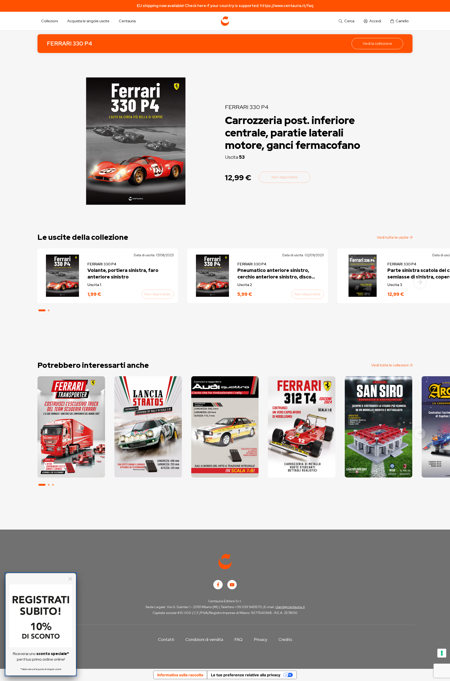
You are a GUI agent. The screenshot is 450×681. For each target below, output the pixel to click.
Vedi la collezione (377, 43)
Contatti (166, 639)
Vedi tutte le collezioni (390, 365)
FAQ (238, 639)
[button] (346, 21)
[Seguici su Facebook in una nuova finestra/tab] (218, 584)
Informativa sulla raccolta (180, 675)
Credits (285, 639)
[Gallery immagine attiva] (135, 141)
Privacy (260, 639)
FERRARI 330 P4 (69, 43)
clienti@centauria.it (290, 607)
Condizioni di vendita (204, 639)
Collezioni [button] (49, 21)
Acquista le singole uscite (88, 21)
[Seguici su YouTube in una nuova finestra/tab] (232, 584)
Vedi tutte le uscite (393, 237)
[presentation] (419, 282)
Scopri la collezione (71, 456)
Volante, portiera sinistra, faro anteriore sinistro (122, 273)
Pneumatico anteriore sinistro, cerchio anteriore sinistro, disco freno (274, 273)
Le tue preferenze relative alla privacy (245, 675)
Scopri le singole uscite (71, 469)
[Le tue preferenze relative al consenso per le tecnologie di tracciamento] (441, 653)
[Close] (70, 579)
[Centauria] (225, 21)
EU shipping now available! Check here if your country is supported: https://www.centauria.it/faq (225, 5)
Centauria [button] (127, 21)
